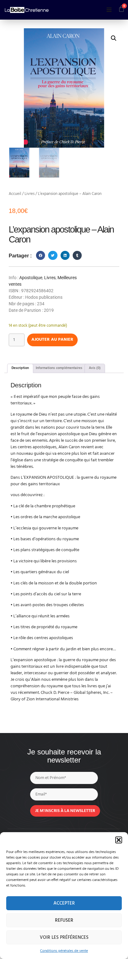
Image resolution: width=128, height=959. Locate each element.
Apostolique (30, 277)
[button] (119, 840)
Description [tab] (20, 368)
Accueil (15, 194)
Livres (29, 194)
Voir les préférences (64, 937)
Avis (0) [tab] (95, 368)
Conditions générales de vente (64, 951)
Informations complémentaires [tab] (59, 368)
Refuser (64, 920)
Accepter (64, 903)
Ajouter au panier (52, 339)
